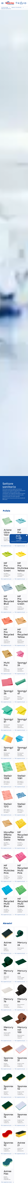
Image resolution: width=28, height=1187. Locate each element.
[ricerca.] (6, 3)
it (23, 3)
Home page (4, 7)
